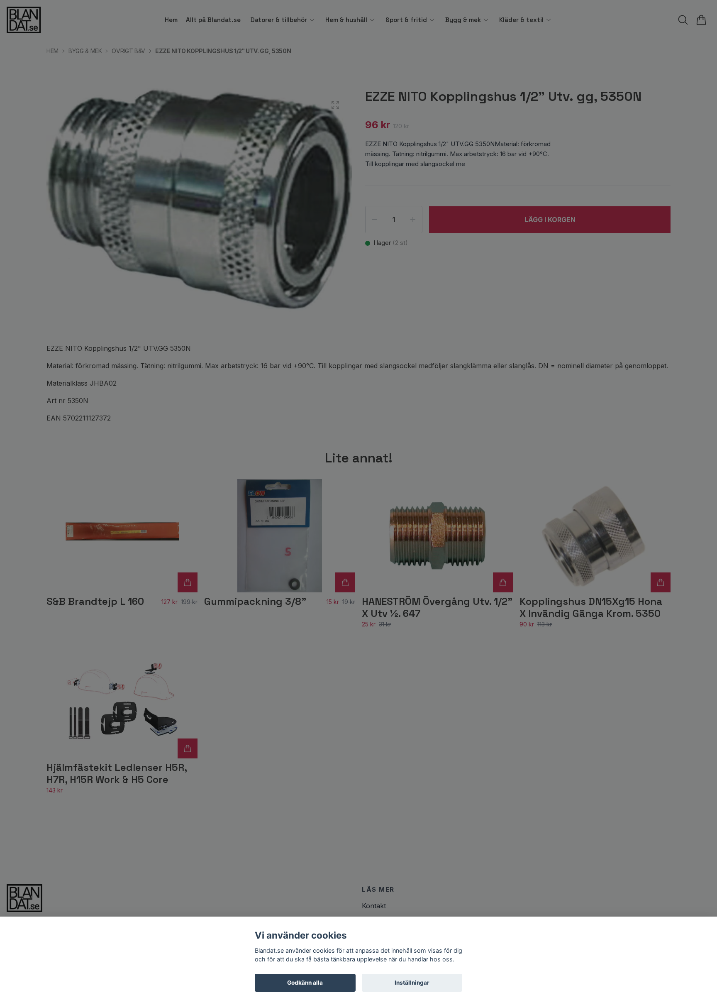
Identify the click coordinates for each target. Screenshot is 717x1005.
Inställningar (412, 982)
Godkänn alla (305, 982)
